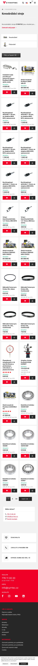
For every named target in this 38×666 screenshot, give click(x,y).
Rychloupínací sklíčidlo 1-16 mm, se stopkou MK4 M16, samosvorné (9, 115)
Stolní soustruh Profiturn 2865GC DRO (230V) (27, 252)
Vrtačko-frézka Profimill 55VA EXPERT (26, 362)
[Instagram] (9, 596)
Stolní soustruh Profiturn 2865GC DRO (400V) (9, 252)
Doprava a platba (7, 612)
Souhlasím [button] (23, 663)
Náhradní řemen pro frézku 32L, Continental (28, 325)
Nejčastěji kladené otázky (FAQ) (11, 614)
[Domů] (10, 2)
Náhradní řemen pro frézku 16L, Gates (10, 288)
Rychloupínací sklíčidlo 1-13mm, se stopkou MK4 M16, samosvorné (28, 150)
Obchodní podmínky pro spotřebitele (12, 642)
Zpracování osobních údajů (9, 647)
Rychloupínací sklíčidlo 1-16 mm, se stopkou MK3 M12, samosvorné (27, 115)
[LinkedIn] (23, 596)
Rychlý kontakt (12, 519)
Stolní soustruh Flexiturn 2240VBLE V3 (10, 407)
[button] (7, 92)
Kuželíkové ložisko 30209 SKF (27, 406)
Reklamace (5, 625)
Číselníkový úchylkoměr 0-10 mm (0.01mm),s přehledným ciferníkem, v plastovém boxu (9, 365)
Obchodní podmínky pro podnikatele (12, 645)
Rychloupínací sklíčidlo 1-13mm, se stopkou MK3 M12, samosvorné (10, 185)
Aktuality (4, 627)
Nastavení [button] (5, 663)
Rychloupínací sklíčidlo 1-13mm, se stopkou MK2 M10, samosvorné (28, 185)
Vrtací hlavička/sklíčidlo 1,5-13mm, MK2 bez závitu (28, 220)
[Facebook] (2, 596)
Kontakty (4, 622)
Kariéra (4, 634)
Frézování (12, 44)
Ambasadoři (5, 632)
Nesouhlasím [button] (14, 663)
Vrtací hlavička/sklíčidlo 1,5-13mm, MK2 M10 (10, 219)
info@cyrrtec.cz (12, 516)
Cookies (4, 650)
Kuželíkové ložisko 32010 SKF (27, 445)
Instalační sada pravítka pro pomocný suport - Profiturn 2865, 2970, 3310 (9, 78)
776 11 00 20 (8, 578)
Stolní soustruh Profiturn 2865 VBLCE (26, 81)
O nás (3, 630)
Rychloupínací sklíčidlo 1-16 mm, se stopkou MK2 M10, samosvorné (9, 150)
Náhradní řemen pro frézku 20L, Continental (28, 289)
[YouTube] (16, 596)
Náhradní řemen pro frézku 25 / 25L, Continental (10, 325)
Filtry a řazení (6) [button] (10, 55)
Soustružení (13, 37)
